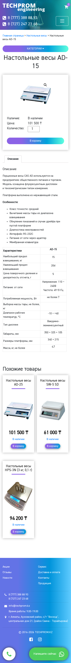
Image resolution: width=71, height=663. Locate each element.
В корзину (35, 141)
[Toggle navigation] (62, 21)
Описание (13, 159)
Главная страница (13, 35)
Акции (6, 566)
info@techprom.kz (19, 606)
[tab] (13, 159)
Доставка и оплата (49, 572)
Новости (7, 578)
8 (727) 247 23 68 (22, 24)
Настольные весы (36, 35)
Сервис (42, 566)
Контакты (43, 578)
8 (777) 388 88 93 (22, 18)
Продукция (44, 583)
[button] (66, 6)
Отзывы (7, 572)
